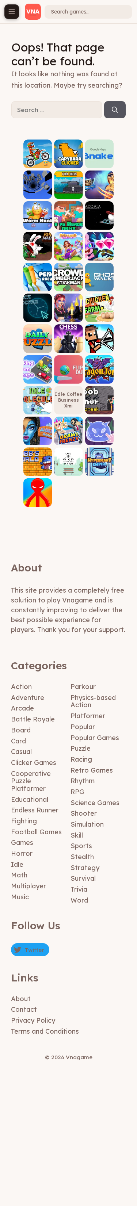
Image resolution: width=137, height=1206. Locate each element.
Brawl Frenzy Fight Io (68, 434)
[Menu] (11, 11)
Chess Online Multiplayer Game (68, 340)
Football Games (36, 832)
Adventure (27, 697)
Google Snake (99, 160)
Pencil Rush (38, 283)
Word (79, 900)
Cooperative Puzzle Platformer (31, 781)
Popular (83, 727)
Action (21, 686)
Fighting (24, 821)
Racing (81, 759)
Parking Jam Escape (37, 373)
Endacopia (99, 224)
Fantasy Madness (37, 252)
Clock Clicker (37, 314)
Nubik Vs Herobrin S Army (68, 219)
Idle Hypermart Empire (99, 465)
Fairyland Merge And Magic (68, 249)
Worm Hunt (37, 222)
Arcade (22, 708)
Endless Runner (34, 810)
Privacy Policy (33, 1020)
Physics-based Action (93, 701)
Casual (21, 751)
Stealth (82, 857)
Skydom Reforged (99, 252)
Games (22, 842)
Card (18, 741)
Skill (77, 835)
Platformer (88, 716)
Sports (81, 846)
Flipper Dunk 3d (68, 375)
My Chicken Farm (99, 311)
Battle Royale (33, 719)
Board (21, 730)
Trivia (79, 889)
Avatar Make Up (37, 437)
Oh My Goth (68, 314)
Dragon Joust (99, 375)
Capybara (68, 162)
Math (19, 875)
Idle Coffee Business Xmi (68, 400)
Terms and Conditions (45, 1031)
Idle (17, 864)
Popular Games (95, 738)
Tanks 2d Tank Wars (68, 191)
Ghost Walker (99, 283)
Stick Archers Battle (99, 342)
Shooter (84, 813)
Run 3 (38, 193)
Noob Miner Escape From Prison (99, 398)
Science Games (95, 803)
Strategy (85, 868)
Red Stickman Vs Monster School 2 (37, 491)
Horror (22, 853)
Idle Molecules (37, 406)
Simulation (87, 824)
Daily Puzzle (37, 345)
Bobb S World (38, 468)
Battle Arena (99, 191)
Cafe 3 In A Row (68, 468)
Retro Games (92, 770)
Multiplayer (28, 886)
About (21, 999)
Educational (29, 799)
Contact (24, 1009)
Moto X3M (38, 162)
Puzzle (81, 748)
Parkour (83, 686)
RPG (77, 792)
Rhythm (83, 781)
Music (20, 897)
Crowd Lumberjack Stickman (68, 278)
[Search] (115, 110)
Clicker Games (33, 762)
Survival (83, 878)
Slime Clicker (99, 437)
